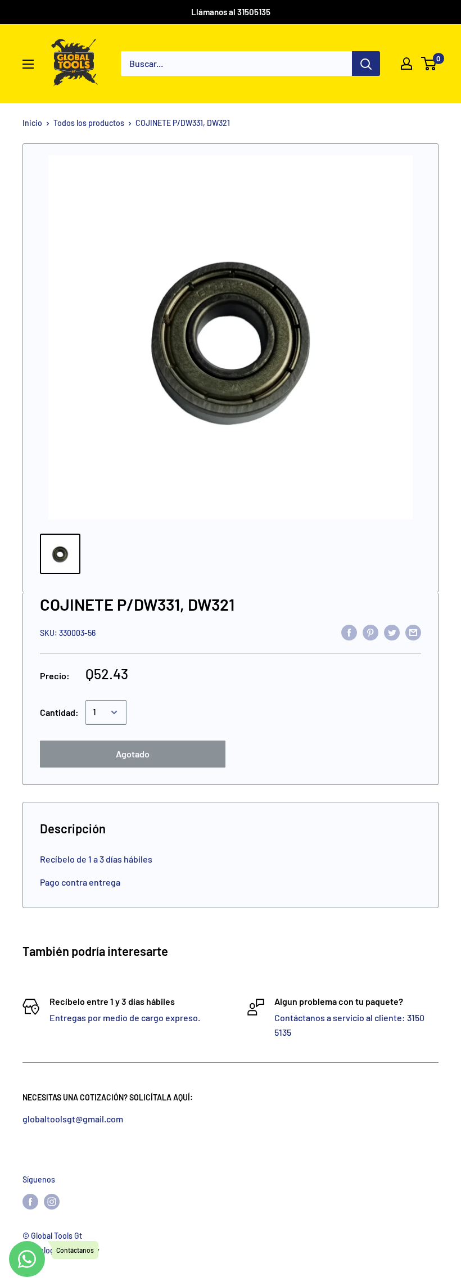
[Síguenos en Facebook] (30, 1202)
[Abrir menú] (28, 64)
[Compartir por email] (413, 631)
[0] (429, 63)
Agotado (133, 753)
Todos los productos (88, 123)
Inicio (32, 123)
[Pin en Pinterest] (370, 631)
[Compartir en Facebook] (349, 631)
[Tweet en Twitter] (392, 631)
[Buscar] (366, 63)
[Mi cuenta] (406, 63)
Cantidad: (59, 712)
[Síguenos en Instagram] (52, 1202)
